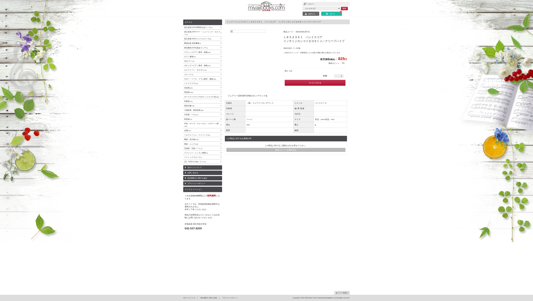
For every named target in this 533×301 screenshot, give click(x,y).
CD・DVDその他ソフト (195, 162)
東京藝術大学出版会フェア (196, 48)
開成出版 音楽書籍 (192, 43)
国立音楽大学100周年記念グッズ (198, 27)
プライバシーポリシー (196, 183)
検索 (344, 8)
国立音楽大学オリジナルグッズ (197, 39)
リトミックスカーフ (193, 157)
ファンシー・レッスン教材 (196, 153)
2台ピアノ (189, 61)
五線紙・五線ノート (193, 148)
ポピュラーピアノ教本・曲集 (197, 65)
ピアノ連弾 (190, 57)
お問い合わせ (192, 173)
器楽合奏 (189, 106)
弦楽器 (188, 88)
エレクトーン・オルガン (195, 70)
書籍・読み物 (191, 139)
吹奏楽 (188, 101)
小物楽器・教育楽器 (193, 110)
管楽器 (188, 92)
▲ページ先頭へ (342, 293)
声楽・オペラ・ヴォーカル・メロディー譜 (201, 125)
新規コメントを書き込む (286, 150)
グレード (188, 74)
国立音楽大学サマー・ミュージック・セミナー (202, 33)
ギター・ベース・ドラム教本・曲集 (200, 79)
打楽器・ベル (191, 114)
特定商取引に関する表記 (197, 178)
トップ (230, 22)
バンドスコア (191, 83)
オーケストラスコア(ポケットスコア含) (201, 97)
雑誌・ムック (191, 144)
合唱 (187, 130)
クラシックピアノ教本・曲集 (197, 52)
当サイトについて (194, 167)
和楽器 (188, 119)
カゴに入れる (315, 83)
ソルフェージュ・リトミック (197, 135)
